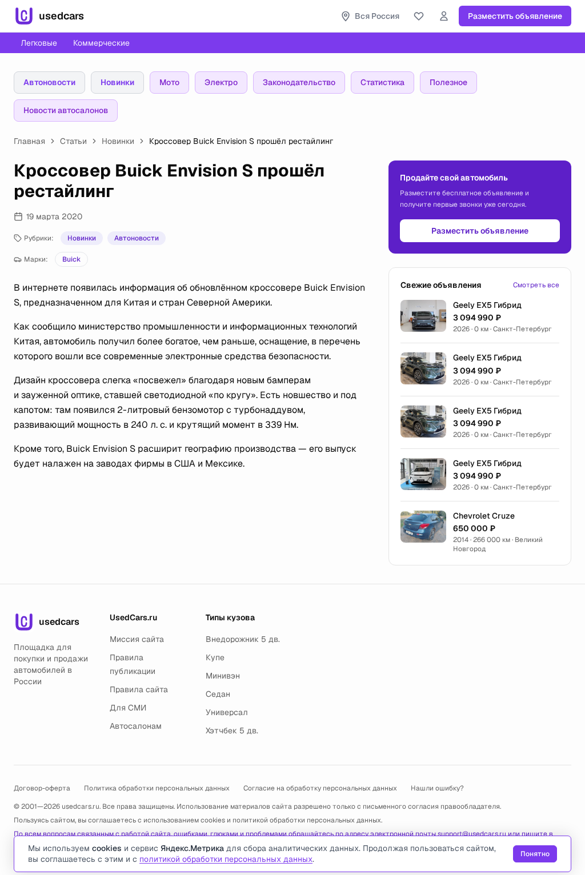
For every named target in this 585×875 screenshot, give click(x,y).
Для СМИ (128, 708)
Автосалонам (136, 726)
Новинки (117, 82)
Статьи (73, 141)
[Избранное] (418, 16)
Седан (218, 694)
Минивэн (223, 676)
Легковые (39, 43)
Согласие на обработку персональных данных (320, 788)
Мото (169, 82)
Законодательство (299, 82)
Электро (221, 82)
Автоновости (49, 82)
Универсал (227, 712)
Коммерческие (101, 43)
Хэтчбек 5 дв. (232, 730)
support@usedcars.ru (472, 833)
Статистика (382, 82)
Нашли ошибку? (437, 788)
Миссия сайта (137, 639)
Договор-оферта (42, 788)
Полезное (448, 82)
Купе (215, 657)
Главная (29, 141)
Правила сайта (139, 689)
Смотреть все (536, 285)
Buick (71, 259)
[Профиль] (444, 16)
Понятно (535, 853)
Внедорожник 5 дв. (243, 639)
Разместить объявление (515, 16)
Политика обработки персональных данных (157, 788)
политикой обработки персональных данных (307, 820)
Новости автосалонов (65, 110)
